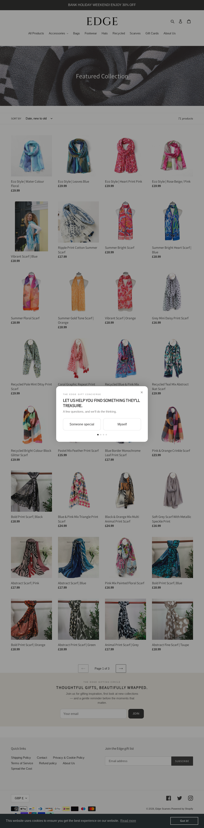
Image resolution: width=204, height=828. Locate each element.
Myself (122, 424)
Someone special (82, 424)
